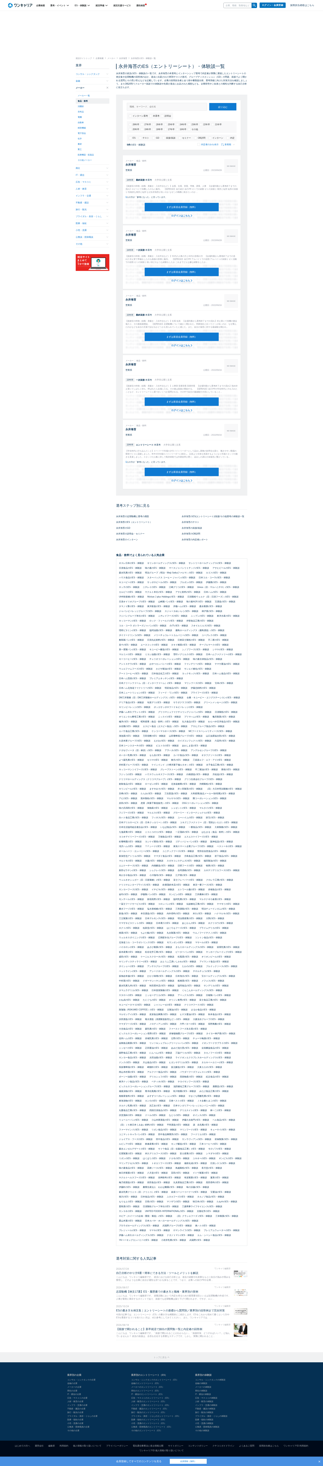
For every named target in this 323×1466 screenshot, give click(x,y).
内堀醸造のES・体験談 (163, 865)
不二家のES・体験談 (218, 640)
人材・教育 (81, 189)
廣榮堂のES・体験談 (223, 1086)
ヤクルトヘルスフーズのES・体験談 (137, 1177)
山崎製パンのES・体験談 (170, 601)
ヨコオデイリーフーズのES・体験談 (137, 836)
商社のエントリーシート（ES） (145, 1391)
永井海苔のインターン (127, 539)
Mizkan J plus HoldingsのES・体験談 (165, 596)
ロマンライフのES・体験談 (186, 1230)
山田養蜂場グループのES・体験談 (186, 736)
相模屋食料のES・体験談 (131, 1096)
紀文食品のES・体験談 (217, 1076)
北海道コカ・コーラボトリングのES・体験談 (141, 942)
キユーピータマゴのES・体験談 (134, 1004)
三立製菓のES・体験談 (130, 918)
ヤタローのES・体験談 (130, 995)
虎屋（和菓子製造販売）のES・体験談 (160, 803)
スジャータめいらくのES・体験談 (181, 611)
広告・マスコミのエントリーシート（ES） (150, 1398)
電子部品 (82, 133)
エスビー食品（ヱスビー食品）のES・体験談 (165, 726)
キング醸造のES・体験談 (183, 1144)
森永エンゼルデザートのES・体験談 (137, 1149)
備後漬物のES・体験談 (130, 1091)
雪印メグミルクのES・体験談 (188, 654)
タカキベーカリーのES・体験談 (217, 1062)
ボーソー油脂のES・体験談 (132, 1076)
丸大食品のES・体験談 (193, 721)
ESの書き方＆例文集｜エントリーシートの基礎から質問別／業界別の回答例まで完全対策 (170, 1310)
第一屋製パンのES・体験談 (132, 649)
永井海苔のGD (123, 528)
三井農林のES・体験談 (206, 894)
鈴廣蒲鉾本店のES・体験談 (176, 884)
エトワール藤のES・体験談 (191, 889)
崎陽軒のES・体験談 (157, 1067)
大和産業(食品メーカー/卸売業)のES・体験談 (213, 793)
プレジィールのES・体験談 (132, 1230)
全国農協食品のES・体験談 (215, 1048)
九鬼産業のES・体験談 (130, 832)
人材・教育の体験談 (204, 1401)
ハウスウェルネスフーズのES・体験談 (164, 774)
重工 (80, 149)
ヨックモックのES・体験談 (195, 673)
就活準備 (100, 5)
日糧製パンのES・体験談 (218, 995)
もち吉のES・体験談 (159, 755)
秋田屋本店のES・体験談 (161, 985)
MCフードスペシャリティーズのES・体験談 (210, 731)
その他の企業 (73, 1430)
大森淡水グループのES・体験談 (208, 1019)
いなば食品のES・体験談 (172, 827)
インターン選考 (140, 116)
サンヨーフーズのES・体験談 (133, 889)
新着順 (228, 144)
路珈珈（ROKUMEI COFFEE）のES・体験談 (141, 1009)
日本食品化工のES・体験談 (165, 673)
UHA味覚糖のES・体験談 (131, 596)
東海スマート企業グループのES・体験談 (193, 846)
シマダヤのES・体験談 (217, 1153)
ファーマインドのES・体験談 (133, 1129)
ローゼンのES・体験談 (156, 784)
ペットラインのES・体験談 (132, 971)
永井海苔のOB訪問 (191, 533)
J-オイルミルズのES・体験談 (205, 625)
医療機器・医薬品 (86, 155)
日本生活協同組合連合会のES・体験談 (138, 827)
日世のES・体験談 (154, 1201)
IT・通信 (80, 175)
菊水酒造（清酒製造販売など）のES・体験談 (167, 1019)
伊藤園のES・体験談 (216, 582)
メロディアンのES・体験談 (162, 1024)
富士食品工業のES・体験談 (212, 1000)
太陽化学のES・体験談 (208, 1211)
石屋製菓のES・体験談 (130, 1153)
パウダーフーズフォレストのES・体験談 (200, 1072)
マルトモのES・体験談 (130, 860)
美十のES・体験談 (128, 645)
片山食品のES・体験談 (154, 1062)
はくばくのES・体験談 (154, 1158)
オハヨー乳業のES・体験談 (132, 755)
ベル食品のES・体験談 (223, 1120)
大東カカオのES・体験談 (209, 1067)
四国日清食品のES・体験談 (162, 1110)
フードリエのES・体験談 (203, 1134)
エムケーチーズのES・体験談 (133, 865)
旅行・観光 (81, 209)
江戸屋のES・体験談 (185, 875)
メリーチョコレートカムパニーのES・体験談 (176, 635)
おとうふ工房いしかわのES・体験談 (178, 961)
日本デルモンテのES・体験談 (159, 918)
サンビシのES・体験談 (180, 894)
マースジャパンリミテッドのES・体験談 (189, 568)
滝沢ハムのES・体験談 (130, 846)
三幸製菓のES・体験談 (227, 1216)
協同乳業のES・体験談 (184, 899)
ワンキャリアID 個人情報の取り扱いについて (161, 1450)
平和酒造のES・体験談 (178, 1124)
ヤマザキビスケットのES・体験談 (136, 923)
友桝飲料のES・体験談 (169, 1177)
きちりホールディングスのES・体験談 (194, 947)
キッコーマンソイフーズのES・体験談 (138, 769)
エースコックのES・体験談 (154, 645)
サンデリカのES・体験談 (216, 985)
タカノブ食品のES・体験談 (210, 1196)
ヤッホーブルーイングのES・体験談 (224, 952)
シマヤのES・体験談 (222, 649)
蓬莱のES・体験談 (219, 1177)
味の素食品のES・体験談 (131, 1168)
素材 (80, 144)
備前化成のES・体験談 (195, 1163)
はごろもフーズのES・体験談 (181, 928)
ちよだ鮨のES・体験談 (152, 933)
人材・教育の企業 (75, 1401)
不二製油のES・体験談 (206, 769)
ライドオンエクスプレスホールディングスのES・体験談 (203, 1057)
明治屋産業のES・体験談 (190, 918)
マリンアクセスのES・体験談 (133, 1163)
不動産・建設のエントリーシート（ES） (149, 1409)
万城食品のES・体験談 (169, 836)
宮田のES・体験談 (180, 1173)
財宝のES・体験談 (215, 817)
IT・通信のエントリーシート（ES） (147, 1394)
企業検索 (40, 5)
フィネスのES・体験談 (163, 817)
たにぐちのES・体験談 (154, 1000)
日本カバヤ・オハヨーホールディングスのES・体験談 (171, 1220)
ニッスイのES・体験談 (169, 716)
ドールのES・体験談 (155, 1115)
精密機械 (82, 128)
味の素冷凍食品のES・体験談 (207, 659)
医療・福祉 (81, 223)
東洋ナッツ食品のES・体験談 (133, 1081)
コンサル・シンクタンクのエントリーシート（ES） (154, 1380)
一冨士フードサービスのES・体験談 (137, 904)
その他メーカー (85, 160)
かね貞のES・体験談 (129, 1000)
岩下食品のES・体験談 (226, 856)
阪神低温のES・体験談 (221, 841)
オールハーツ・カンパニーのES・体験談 (139, 851)
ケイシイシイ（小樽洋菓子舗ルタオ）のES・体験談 (177, 765)
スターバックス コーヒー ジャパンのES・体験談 (171, 577)
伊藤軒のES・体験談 (129, 1187)
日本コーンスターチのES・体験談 (136, 745)
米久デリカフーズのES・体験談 (160, 1153)
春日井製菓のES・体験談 (131, 1173)
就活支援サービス (122, 5)
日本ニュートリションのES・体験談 (137, 692)
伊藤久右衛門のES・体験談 (195, 1120)
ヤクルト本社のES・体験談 (158, 592)
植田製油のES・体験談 (215, 860)
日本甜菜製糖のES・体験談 (165, 990)
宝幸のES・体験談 (224, 683)
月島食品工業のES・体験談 (197, 856)
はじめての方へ (22, 1445)
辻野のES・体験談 (180, 1038)
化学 (80, 138)
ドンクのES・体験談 (129, 1062)
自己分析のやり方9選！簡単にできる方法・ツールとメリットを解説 (157, 1273)
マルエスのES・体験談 (158, 812)
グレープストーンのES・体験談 (176, 769)
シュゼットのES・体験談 (183, 808)
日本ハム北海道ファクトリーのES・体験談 (140, 688)
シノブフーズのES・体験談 (195, 649)
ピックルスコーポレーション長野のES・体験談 (142, 1033)
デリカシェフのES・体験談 (162, 1076)
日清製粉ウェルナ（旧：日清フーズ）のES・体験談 (213, 596)
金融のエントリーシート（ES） (145, 1383)
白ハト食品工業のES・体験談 (133, 817)
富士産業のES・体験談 (191, 1153)
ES (134, 138)
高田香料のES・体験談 (217, 1182)
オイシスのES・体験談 (204, 1115)
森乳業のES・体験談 (155, 1029)
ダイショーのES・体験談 (131, 966)
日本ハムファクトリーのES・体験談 (224, 654)
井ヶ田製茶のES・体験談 (190, 789)
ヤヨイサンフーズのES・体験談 (193, 1081)
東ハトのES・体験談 (205, 1225)
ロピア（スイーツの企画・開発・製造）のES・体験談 (145, 1216)
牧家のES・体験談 (215, 865)
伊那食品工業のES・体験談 (199, 620)
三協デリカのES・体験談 (187, 1053)
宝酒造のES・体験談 (225, 601)
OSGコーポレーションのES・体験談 (200, 803)
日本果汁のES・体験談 (167, 923)
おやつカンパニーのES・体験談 (165, 664)
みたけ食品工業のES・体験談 (214, 1091)
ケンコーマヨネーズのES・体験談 (168, 731)
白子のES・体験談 (179, 625)
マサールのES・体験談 (206, 942)
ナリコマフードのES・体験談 (198, 1004)
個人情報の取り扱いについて (87, 1445)
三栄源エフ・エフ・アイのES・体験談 (212, 760)
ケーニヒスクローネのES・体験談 (157, 956)
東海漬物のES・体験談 (130, 1100)
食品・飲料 (83, 101)
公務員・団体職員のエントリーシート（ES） (151, 1427)
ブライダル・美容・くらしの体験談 (211, 1416)
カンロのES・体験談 (155, 1100)
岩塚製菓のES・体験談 (226, 1139)
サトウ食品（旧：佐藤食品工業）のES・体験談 (181, 1149)
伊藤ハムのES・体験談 (184, 606)
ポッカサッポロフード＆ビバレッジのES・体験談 (178, 707)
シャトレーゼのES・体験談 (167, 1004)
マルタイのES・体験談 (210, 808)
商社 (78, 168)
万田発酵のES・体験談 (154, 736)
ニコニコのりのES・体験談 (158, 832)
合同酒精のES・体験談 (189, 870)
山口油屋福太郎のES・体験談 (220, 736)
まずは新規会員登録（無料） (181, 207)
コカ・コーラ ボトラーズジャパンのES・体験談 (142, 625)
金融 (78, 81)
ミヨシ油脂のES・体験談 (157, 654)
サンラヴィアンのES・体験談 (196, 1139)
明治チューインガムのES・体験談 (218, 909)
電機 (80, 117)
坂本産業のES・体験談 (130, 952)
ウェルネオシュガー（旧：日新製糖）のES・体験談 (144, 880)
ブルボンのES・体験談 (191, 582)
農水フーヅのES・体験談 (131, 909)
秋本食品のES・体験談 (219, 1014)
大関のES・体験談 (215, 918)
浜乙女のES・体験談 (159, 1105)
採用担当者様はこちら (302, 5)
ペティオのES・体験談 (163, 1081)
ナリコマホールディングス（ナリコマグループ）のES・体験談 (150, 779)
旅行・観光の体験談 (204, 1412)
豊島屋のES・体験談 (129, 1206)
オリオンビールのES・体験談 (216, 956)
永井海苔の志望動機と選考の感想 (132, 516)
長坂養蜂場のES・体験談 (131, 1067)
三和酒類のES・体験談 (186, 909)
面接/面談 (170, 138)
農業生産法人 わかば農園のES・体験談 (163, 1187)
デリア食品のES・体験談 (131, 702)
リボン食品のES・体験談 (164, 1129)
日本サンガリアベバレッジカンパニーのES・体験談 (198, 1105)
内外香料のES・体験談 (178, 913)
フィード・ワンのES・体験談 (172, 692)
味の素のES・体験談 (155, 568)
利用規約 (64, 1445)
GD (157, 138)
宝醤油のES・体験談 (220, 1192)
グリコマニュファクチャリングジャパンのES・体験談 (184, 712)
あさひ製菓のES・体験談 (159, 947)
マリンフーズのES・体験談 (197, 683)
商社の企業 (72, 1391)
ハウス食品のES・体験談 (131, 577)
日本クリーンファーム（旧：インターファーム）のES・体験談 (150, 683)
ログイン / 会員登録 (272, 5)
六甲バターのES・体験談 (192, 1024)
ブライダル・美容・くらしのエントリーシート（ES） (155, 1416)
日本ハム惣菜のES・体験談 (132, 678)
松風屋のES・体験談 (188, 956)
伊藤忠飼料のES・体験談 (203, 688)
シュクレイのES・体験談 (161, 870)
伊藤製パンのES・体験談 (153, 894)
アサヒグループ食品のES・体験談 (207, 726)
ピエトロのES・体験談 (167, 745)
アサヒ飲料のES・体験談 (187, 592)
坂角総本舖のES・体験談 (131, 976)
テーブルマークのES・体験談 (214, 645)
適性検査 (140, 5)
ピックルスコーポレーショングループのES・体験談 (144, 1086)
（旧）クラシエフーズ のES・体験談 (194, 1216)
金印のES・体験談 (128, 894)
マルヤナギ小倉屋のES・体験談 (215, 899)
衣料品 (81, 112)
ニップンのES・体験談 (202, 616)
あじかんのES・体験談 (193, 923)
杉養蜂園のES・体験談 (130, 841)
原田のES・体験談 (128, 803)
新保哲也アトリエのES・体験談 (134, 856)
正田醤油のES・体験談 (156, 1048)
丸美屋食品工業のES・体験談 (188, 1182)
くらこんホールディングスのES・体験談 (202, 990)
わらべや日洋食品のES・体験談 (224, 721)
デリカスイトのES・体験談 (193, 1110)
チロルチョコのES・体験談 (206, 971)
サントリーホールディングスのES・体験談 (210, 563)
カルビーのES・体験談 (130, 592)
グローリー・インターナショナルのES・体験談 (196, 812)
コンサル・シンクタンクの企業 (81, 1380)
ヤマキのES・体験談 (159, 1230)
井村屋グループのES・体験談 (133, 765)
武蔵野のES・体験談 (199, 1240)
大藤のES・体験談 (154, 860)
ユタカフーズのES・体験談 (180, 1196)
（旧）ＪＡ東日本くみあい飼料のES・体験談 (141, 1124)
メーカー (80, 88)
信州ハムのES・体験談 (130, 1038)
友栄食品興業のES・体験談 (162, 1014)
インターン (217, 138)
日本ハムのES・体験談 (215, 592)
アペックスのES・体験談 (190, 995)
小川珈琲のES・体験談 (160, 875)
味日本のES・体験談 (203, 1201)
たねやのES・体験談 (227, 1201)
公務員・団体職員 (84, 237)
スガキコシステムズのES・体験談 (183, 860)
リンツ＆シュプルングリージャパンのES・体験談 (173, 1043)
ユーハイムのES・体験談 (190, 817)
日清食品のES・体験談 (130, 568)
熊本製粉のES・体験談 (152, 798)
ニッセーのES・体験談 (130, 1048)
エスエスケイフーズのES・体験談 (201, 836)
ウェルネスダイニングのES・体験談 (137, 937)
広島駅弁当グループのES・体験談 (175, 937)
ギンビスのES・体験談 (230, 1158)
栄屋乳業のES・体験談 (228, 947)
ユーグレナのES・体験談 (214, 635)
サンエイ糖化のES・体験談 (197, 669)
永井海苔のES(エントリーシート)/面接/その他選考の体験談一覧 (213, 516)
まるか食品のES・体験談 (203, 1009)
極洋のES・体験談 (128, 721)
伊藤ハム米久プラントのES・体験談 (137, 712)
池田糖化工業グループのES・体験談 (191, 1086)
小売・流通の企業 (75, 1423)
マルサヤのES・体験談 (178, 798)
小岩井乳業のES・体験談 (173, 1240)
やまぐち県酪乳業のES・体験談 (204, 1096)
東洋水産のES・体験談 (228, 616)
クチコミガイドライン (223, 1445)
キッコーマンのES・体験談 (132, 620)
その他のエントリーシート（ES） (146, 1430)
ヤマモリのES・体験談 (228, 904)
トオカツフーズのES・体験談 (166, 1163)
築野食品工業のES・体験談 (132, 1053)
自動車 (81, 122)
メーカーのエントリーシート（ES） (147, 1387)
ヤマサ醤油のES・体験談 (227, 664)
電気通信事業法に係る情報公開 (148, 1445)
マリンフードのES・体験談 (193, 1129)
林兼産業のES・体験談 (156, 1144)
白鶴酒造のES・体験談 (197, 774)
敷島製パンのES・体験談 (131, 640)
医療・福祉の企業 (75, 1419)
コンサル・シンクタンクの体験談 (210, 1380)
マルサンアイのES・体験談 (132, 1014)
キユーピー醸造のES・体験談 (164, 649)
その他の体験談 (202, 1430)
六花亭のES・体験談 (225, 740)
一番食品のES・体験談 (200, 827)
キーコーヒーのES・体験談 (132, 659)
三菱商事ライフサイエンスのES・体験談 (202, 1206)
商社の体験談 (201, 1391)
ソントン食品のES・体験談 (208, 937)
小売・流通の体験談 (204, 1423)
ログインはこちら (181, 215)
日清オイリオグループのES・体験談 (137, 601)
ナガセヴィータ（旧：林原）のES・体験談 (140, 750)
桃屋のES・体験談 (128, 933)
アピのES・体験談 (128, 798)
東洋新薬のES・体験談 (158, 606)
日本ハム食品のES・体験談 (226, 673)
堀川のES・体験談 (128, 1196)
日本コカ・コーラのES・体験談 (214, 577)
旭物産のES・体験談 (157, 808)
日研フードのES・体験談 (190, 865)
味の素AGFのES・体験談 (198, 601)
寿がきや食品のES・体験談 (132, 875)
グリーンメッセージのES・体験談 (220, 702)
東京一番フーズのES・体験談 (207, 884)
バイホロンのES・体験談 (131, 947)
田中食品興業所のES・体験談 (172, 1134)
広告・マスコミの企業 (77, 1398)
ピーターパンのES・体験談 (189, 952)
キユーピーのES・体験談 (131, 582)
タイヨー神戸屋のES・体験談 (220, 1033)
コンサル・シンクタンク (88, 74)
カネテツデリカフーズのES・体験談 (222, 870)
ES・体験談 (81, 5)
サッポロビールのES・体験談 (161, 582)
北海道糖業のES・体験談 (183, 784)
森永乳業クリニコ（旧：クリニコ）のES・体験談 (143, 1192)
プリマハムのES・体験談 (196, 716)
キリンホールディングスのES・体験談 (166, 563)
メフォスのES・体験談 (213, 980)
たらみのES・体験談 (151, 793)
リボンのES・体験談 (129, 1158)
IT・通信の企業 (74, 1394)
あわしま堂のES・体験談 (194, 745)
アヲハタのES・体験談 (176, 750)
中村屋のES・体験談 (129, 980)
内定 (232, 138)
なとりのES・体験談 (179, 1115)
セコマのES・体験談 (157, 760)
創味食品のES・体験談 (130, 784)
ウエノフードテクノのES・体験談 (209, 933)
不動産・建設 (82, 202)
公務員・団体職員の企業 (78, 1427)
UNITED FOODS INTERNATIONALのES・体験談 (169, 1211)
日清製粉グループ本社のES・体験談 (161, 1206)
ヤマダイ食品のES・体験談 (167, 856)
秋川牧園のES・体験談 (184, 1091)
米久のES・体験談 (202, 913)
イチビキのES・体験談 (163, 889)
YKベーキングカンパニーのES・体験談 (138, 1240)
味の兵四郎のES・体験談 (131, 808)
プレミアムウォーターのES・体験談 (222, 1230)
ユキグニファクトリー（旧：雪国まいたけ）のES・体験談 (209, 822)
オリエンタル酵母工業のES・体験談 (137, 716)
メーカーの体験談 (203, 1387)
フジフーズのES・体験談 (131, 812)
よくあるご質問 (246, 1445)
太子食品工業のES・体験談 (219, 765)
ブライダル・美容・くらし (89, 216)
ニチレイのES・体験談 (154, 587)
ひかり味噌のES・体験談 (159, 976)
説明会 (168, 116)
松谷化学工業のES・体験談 (158, 952)
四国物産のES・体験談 (191, 1076)
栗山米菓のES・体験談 (130, 1220)
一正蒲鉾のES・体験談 (186, 832)
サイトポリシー (175, 1445)
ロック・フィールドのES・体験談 (166, 620)
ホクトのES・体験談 (129, 928)
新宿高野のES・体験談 (158, 899)
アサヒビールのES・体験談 (226, 568)
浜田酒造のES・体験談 (130, 1019)
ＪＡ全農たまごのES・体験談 (211, 1100)
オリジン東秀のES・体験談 (182, 1000)
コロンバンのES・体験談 (170, 904)
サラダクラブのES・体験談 (186, 702)
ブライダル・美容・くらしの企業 (82, 1416)
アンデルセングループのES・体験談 (209, 750)
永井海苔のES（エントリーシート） (134, 522)
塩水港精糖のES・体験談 (159, 909)
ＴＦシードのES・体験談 (157, 846)
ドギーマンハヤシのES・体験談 (158, 980)
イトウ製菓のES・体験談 (205, 1173)
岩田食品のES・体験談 (158, 1182)
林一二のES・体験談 (220, 1110)
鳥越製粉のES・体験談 (186, 1168)
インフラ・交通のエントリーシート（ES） (150, 1405)
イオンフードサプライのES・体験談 (220, 1043)
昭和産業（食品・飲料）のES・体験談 (160, 721)
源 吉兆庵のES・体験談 (205, 1124)
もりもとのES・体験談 (130, 1201)
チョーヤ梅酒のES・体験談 (206, 1038)
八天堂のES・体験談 (157, 1173)
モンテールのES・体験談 (131, 899)
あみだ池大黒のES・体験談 (184, 1048)
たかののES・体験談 (192, 966)
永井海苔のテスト (190, 522)
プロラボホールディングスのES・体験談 (139, 1225)
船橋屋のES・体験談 (188, 980)
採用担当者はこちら (269, 1445)
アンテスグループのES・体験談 (163, 966)
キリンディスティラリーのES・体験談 (138, 961)
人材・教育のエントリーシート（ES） (148, 1401)
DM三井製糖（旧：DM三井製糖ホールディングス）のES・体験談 (151, 697)
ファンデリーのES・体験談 (197, 664)
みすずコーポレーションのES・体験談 (166, 1096)
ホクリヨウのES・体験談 (220, 923)
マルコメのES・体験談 (130, 654)
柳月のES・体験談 (180, 760)
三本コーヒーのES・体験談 (212, 1144)
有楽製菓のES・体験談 (195, 1177)
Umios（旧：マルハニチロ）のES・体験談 (218, 587)
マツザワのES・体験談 (178, 1201)
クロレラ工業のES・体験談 (219, 880)
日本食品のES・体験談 (152, 1196)
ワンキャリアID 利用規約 (295, 1445)
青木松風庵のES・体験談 (157, 1091)
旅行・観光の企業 (75, 1412)
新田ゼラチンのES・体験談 (132, 870)
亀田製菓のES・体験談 (223, 716)
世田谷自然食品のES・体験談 (212, 851)
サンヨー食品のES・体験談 (132, 1057)
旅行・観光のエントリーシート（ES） (148, 1412)
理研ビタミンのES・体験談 (132, 630)
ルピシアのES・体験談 (130, 1144)
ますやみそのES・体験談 (161, 789)
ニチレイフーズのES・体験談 (172, 616)
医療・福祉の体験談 (204, 1419)
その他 (194, 129)
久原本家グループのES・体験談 (134, 740)
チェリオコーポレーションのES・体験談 (169, 659)
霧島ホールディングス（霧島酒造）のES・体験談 (199, 630)
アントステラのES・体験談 (132, 664)
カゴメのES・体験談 (216, 572)
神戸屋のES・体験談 (212, 611)
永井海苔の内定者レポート (195, 539)
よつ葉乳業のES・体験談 (131, 760)
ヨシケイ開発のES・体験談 (158, 841)
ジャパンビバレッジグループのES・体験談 (140, 611)
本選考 (156, 116)
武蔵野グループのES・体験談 (177, 1225)
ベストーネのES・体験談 (229, 846)
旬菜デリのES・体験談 (158, 702)
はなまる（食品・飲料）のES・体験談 (221, 832)
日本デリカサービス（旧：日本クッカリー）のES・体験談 (148, 822)
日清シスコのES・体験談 (222, 1163)
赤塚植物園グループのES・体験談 (186, 1033)
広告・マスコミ (83, 182)
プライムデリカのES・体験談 (214, 928)
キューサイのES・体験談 (222, 1129)
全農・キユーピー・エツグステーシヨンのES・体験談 (213, 697)
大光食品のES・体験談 (130, 1029)
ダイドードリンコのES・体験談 (134, 635)
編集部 (51, 1445)
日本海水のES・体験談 (186, 976)
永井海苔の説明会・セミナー (130, 533)
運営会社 (39, 1445)
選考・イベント (58, 5)
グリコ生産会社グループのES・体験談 (203, 779)
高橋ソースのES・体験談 (159, 1168)
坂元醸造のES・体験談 (182, 1067)
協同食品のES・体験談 (189, 985)
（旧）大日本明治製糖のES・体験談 (224, 789)
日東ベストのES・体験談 (181, 1100)
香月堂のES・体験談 (212, 1168)
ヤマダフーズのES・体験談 (132, 1024)
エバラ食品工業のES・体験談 (133, 731)
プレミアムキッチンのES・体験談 (166, 678)
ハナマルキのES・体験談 (226, 913)
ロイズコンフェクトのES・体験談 (194, 740)
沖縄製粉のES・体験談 (210, 784)
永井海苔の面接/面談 (192, 528)
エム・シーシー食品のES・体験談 (214, 1235)
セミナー (186, 138)
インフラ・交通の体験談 (206, 1405)
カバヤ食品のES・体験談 (185, 755)
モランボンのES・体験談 (179, 942)
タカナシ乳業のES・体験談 (132, 1105)
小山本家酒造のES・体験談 (165, 1120)
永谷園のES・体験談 (129, 726)
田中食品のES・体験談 (167, 1139)
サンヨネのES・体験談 (130, 1211)
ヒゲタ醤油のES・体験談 (192, 1014)
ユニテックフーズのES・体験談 (178, 851)
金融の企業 (72, 1383)
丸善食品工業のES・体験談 (132, 1110)
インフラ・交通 (83, 195)
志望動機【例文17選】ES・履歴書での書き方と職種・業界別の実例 (157, 1291)
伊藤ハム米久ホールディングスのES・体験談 (141, 1235)
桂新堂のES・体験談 (153, 928)
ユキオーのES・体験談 (204, 1158)
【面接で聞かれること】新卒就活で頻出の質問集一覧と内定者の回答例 (159, 1329)
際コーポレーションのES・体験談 (209, 798)
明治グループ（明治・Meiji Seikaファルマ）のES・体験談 (174, 572)
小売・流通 (81, 230)
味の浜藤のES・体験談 (197, 1187)
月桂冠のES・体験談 (222, 774)
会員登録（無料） (188, 1461)
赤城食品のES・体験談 (219, 889)
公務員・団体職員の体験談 (207, 1427)
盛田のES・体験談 (128, 956)
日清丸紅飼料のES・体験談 (160, 640)
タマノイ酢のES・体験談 (131, 606)
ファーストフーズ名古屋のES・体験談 (188, 1029)
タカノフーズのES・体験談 (217, 1053)
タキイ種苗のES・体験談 (183, 645)
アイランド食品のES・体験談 (214, 961)
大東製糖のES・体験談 (226, 827)
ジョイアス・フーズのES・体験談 (136, 1139)
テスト (145, 138)
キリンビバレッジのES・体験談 (134, 707)
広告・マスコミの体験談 (206, 1398)
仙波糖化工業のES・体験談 (199, 904)
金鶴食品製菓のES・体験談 (132, 1043)
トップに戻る (160, 1357)
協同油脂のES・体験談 (160, 630)
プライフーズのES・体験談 (204, 692)
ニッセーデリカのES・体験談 (159, 995)
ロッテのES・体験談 (129, 587)
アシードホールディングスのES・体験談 (169, 971)
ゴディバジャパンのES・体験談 (191, 841)
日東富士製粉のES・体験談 (191, 640)
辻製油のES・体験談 (177, 1009)
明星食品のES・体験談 (176, 688)
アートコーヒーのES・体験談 (133, 673)
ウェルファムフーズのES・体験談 (136, 669)
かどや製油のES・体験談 (168, 669)
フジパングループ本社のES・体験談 (137, 616)
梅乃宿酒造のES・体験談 (131, 1182)
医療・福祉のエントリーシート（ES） (148, 1419)
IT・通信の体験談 (203, 1394)
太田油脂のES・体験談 (160, 1057)
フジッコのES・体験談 (130, 774)
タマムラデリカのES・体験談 (133, 990)
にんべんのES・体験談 (160, 1053)
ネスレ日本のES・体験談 (131, 563)
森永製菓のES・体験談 (210, 606)
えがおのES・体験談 (164, 740)
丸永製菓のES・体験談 (178, 933)
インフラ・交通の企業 (77, 1405)
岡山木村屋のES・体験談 (131, 1072)
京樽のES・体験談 (128, 793)
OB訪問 (201, 138)
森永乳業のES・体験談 (130, 572)
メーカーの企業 (74, 1387)
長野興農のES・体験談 (219, 1024)
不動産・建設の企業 (76, 1409)
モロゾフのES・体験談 (219, 1149)
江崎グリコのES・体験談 (181, 587)
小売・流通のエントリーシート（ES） (148, 1423)
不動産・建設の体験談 (205, 1409)
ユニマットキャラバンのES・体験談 (137, 1134)
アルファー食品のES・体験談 (161, 1072)
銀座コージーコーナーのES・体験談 (189, 1192)
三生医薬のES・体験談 (176, 793)
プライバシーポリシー (117, 1445)
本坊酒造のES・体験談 (152, 913)
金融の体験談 (201, 1383)
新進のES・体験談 (128, 913)
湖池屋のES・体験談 (129, 736)
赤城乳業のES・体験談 (156, 1038)
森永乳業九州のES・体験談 (132, 985)
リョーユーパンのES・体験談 (133, 1120)
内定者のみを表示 (210, 144)
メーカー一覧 (84, 95)
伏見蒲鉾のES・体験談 (130, 1115)
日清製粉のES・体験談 (226, 712)
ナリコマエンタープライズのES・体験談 (139, 884)
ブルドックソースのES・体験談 (221, 966)
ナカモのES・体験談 (179, 1158)
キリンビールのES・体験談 (132, 789)
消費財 (81, 106)
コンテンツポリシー (198, 1445)
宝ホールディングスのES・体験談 (218, 976)
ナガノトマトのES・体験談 (180, 1235)
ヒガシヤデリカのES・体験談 (183, 1062)
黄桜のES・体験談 (230, 769)
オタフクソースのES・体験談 (216, 755)
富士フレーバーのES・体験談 (188, 880)
